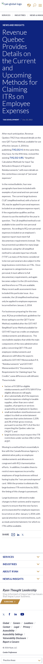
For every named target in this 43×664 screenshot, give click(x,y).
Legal (16, 626)
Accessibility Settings (13, 634)
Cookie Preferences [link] (10, 652)
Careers (16, 623)
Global (6, 623)
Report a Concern (11, 641)
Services (6, 15)
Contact (6, 626)
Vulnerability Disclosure (14, 638)
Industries (20, 15)
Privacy (26, 626)
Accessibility (8, 630)
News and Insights (13, 25)
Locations (28, 623)
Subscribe (8, 602)
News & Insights (13, 578)
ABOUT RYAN (10, 571)
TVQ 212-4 (17, 149)
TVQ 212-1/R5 (17, 157)
